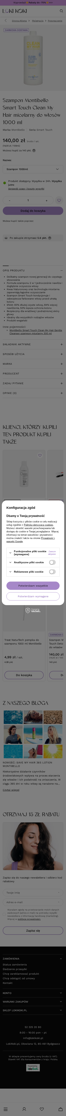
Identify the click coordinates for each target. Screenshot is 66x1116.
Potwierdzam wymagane (33, 596)
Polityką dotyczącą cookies (38, 525)
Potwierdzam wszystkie (33, 585)
